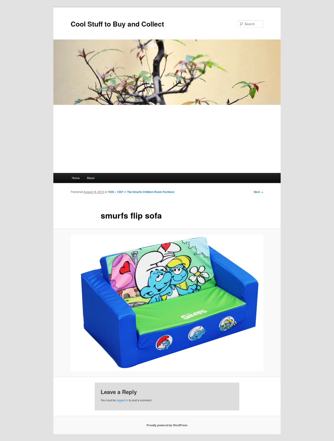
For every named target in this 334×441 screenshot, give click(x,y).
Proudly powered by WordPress (167, 425)
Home (76, 178)
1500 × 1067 (115, 192)
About (91, 178)
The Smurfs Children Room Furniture (150, 192)
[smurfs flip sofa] (167, 302)
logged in (122, 400)
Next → (258, 192)
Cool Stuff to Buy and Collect (117, 24)
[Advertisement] (167, 139)
